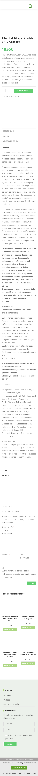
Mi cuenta (7, 695)
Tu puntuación (8, 527)
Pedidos (6, 700)
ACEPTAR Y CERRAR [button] (19, 768)
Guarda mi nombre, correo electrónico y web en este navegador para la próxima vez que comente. (19, 574)
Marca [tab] (6, 136)
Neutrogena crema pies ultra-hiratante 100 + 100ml (10, 619)
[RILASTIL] (19, 111)
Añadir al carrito (24, 91)
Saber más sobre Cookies (26, 773)
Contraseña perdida (11, 704)
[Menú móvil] (34, 6)
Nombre (6, 555)
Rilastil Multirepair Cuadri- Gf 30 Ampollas (28, 653)
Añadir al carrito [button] (10, 629)
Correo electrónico (25, 556)
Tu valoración (8, 534)
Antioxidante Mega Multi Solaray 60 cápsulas (10, 655)
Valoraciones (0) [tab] (10, 141)
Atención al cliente (19, 759)
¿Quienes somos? (8, 759)
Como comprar (29, 759)
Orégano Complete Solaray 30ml (28, 618)
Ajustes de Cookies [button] (9, 773)
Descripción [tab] (8, 131)
